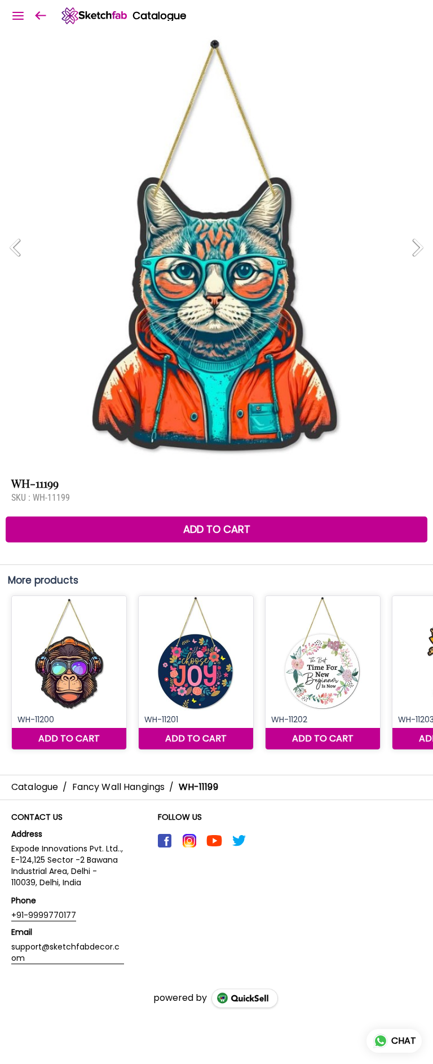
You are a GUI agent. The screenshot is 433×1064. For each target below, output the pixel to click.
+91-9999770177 (43, 915)
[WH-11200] (69, 673)
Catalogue (159, 15)
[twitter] (239, 841)
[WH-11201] (195, 673)
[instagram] (189, 841)
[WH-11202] (322, 673)
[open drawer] (18, 15)
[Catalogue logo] (94, 15)
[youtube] (214, 841)
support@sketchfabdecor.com (65, 952)
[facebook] (165, 841)
